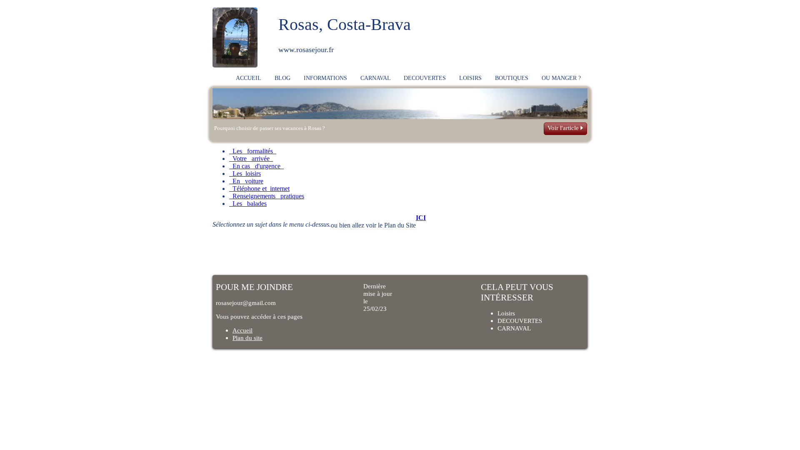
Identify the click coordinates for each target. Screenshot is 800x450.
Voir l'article (564, 127)
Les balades (248, 203)
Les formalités (252, 151)
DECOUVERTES (425, 78)
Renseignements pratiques (266, 196)
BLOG (282, 78)
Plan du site (247, 337)
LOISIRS (470, 78)
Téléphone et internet (259, 188)
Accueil (242, 330)
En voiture (246, 181)
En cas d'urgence (256, 166)
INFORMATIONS (325, 78)
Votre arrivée (251, 158)
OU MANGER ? (561, 78)
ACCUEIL (248, 78)
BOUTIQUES (511, 78)
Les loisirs (245, 173)
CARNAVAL (375, 78)
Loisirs (506, 313)
